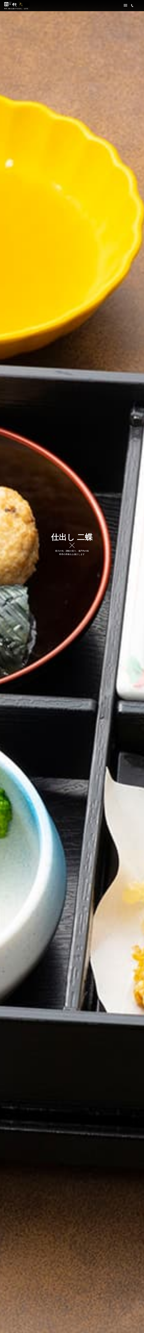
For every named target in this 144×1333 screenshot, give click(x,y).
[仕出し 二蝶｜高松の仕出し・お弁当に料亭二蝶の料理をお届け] (17, 4)
